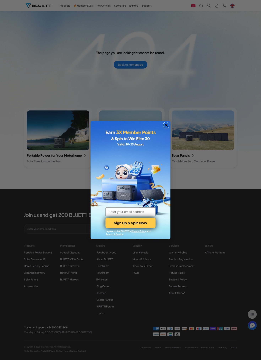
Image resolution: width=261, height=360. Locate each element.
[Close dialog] (166, 125)
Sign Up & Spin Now (130, 223)
